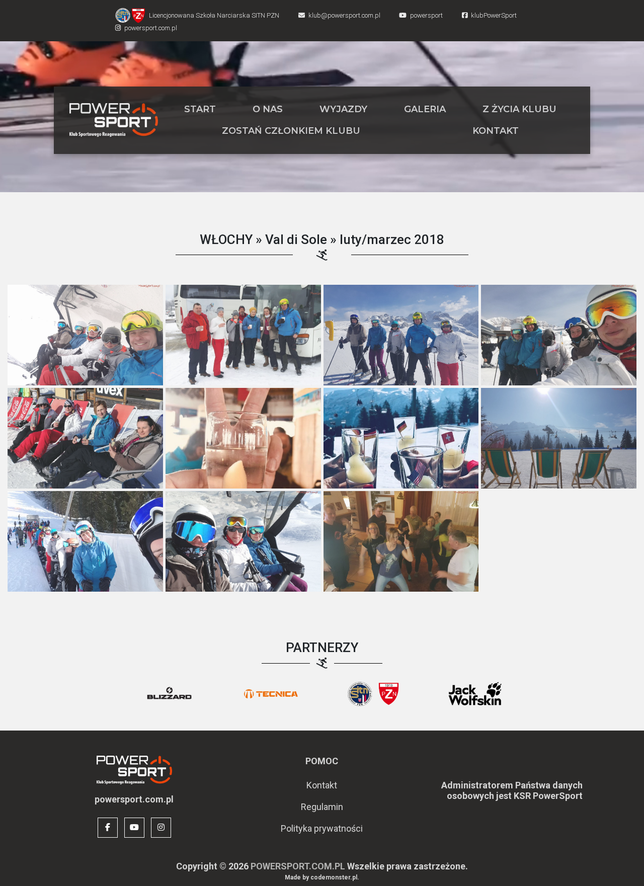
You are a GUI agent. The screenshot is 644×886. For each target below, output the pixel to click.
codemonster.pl (333, 877)
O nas (268, 109)
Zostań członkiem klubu (291, 130)
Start (200, 109)
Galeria (425, 109)
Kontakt (495, 130)
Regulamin (322, 806)
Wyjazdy (343, 109)
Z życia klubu (519, 109)
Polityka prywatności (322, 828)
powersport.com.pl (298, 866)
